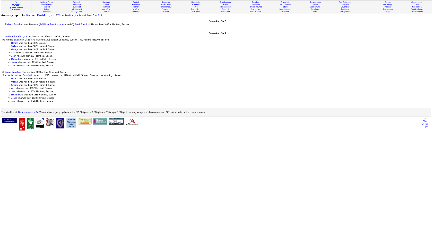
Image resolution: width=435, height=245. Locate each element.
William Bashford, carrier (69, 15)
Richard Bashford (37, 15)
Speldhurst (315, 9)
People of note (417, 9)
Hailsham (345, 4)
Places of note (417, 12)
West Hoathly (255, 12)
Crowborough (315, 2)
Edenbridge (76, 4)
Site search (417, 7)
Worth (314, 12)
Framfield (195, 4)
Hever (195, 7)
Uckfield (106, 12)
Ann (13, 52)
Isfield (285, 7)
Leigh (46, 9)
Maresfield (106, 9)
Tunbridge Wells (76, 12)
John (13, 56)
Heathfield (106, 7)
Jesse (14, 62)
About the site (416, 2)
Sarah (17, 39)
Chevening (165, 2)
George (14, 49)
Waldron (165, 12)
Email (417, 4)
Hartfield (46, 7)
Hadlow (315, 4)
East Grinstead (345, 2)
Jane (13, 65)
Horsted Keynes (255, 7)
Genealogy (387, 4)
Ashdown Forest (46, 2)
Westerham (225, 12)
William (14, 46)
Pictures (388, 7)
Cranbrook (285, 2)
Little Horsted (76, 9)
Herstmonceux (166, 7)
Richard (15, 59)
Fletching (136, 4)
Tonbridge (46, 12)
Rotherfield (195, 9)
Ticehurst (345, 9)
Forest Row (166, 4)
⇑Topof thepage (425, 123)
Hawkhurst (76, 7)
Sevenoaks (255, 9)
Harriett (14, 43)
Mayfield (136, 9)
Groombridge (285, 4)
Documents (388, 9)
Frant (225, 4)
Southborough (285, 9)
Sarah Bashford (94, 15)
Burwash (106, 2)
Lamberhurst (315, 7)
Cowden (255, 2)
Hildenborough (225, 7)
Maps (388, 12)
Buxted (136, 2)
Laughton (345, 7)
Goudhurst (255, 4)
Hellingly (136, 7)
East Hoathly (46, 4)
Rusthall (225, 9)
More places (345, 12)
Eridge (106, 4)
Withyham (285, 12)
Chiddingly (195, 2)
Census (388, 2)
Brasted (76, 2)
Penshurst (166, 9)
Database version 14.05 (29, 112)
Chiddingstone (225, 2)
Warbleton (196, 12)
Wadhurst (136, 12)
